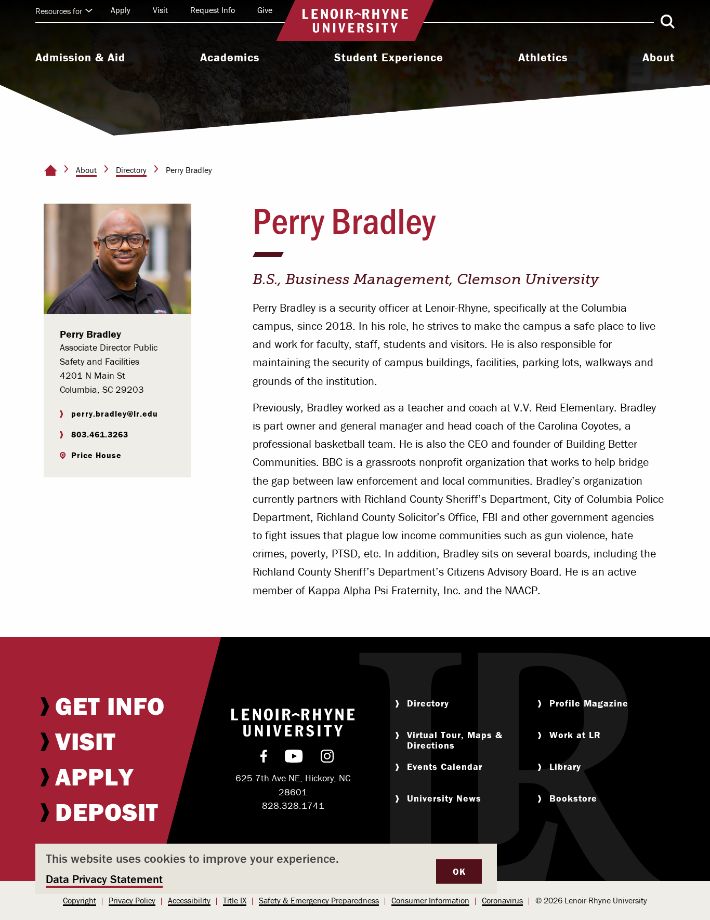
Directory (131, 170)
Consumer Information (430, 900)
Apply (120, 10)
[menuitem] (80, 58)
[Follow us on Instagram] (327, 758)
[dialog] (266, 869)
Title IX (234, 900)
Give (264, 10)
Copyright (79, 900)
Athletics (543, 57)
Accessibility (189, 900)
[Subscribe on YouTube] (294, 758)
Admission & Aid (80, 57)
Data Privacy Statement (104, 879)
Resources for (58, 11)
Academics (229, 57)
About (658, 57)
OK (459, 871)
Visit (160, 10)
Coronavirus (502, 900)
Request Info (212, 10)
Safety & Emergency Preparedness (319, 900)
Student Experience (388, 57)
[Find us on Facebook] (263, 758)
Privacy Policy (132, 900)
